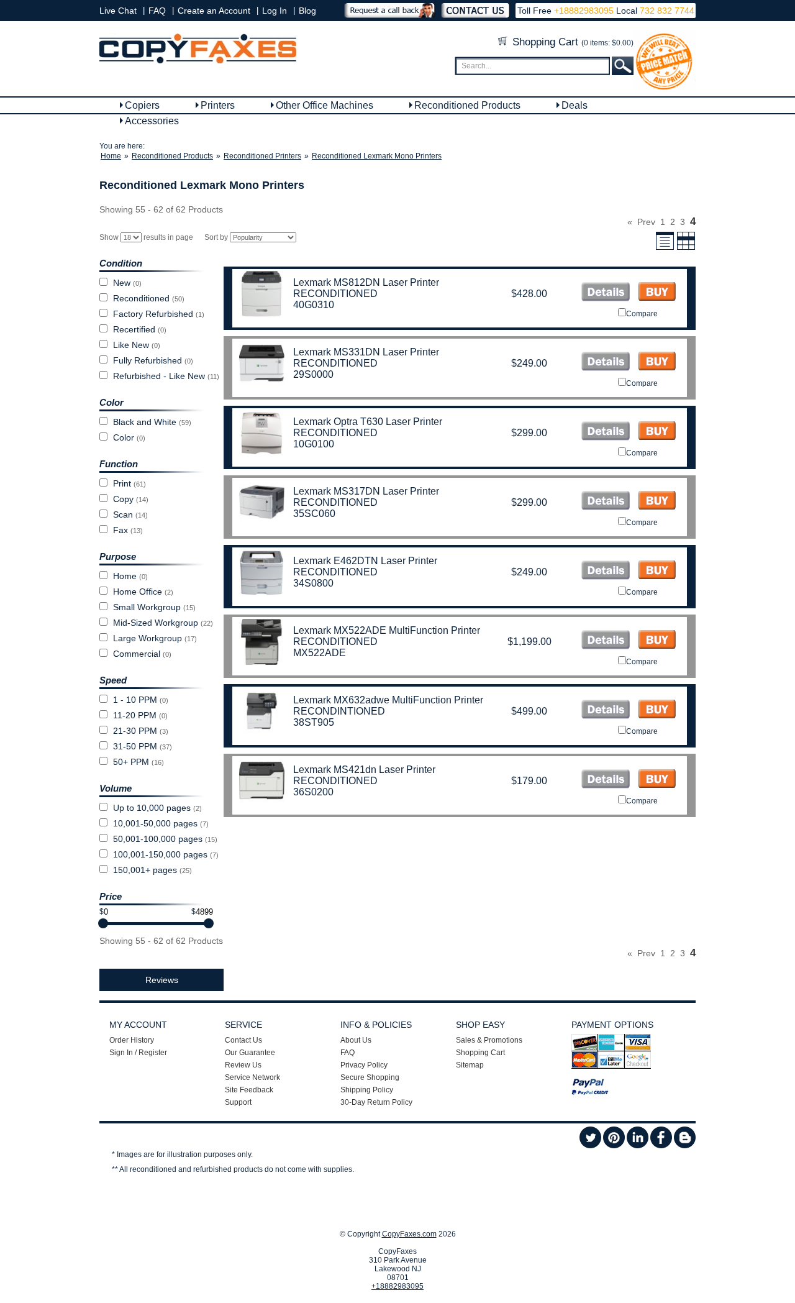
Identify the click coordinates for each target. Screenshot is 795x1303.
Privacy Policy (364, 1065)
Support (238, 1102)
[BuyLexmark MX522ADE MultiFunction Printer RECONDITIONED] (657, 641)
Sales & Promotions (489, 1040)
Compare (642, 313)
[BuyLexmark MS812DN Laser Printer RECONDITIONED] (657, 293)
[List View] (665, 248)
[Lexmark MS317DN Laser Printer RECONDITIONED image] (605, 502)
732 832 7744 (665, 11)
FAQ (157, 11)
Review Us (243, 1065)
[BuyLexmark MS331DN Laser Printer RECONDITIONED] (657, 362)
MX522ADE (319, 652)
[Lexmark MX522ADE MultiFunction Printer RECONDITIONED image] (605, 641)
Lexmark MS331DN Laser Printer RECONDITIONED (366, 357)
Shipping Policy (366, 1090)
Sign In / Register (138, 1052)
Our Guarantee (250, 1052)
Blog (307, 11)
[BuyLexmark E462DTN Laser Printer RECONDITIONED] (657, 571)
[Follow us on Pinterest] (614, 1145)
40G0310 (313, 304)
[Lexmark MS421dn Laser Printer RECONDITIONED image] (605, 780)
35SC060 (314, 513)
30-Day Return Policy (376, 1102)
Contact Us (243, 1040)
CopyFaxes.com (409, 1234)
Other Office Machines (324, 105)
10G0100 (313, 444)
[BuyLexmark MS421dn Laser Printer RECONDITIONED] (657, 780)
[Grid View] (686, 248)
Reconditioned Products (467, 105)
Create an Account (214, 11)
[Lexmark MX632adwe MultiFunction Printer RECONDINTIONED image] (605, 710)
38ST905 (313, 722)
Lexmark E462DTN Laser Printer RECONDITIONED (365, 566)
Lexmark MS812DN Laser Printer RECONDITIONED (366, 288)
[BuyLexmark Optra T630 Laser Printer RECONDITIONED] (657, 432)
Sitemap (470, 1065)
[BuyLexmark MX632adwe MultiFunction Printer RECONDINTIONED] (657, 710)
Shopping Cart (571, 42)
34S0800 (313, 583)
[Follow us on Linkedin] (637, 1145)
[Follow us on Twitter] (590, 1145)
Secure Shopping (369, 1077)
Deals (574, 105)
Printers (218, 105)
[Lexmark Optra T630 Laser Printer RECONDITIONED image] (605, 432)
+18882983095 (584, 11)
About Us (355, 1040)
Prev (646, 222)
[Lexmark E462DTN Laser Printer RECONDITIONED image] (605, 571)
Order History (131, 1040)
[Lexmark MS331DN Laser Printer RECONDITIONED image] (605, 362)
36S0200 (313, 792)
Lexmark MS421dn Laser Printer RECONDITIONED (364, 775)
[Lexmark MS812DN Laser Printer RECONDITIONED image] (605, 293)
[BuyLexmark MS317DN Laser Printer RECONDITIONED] (657, 502)
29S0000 (313, 374)
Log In (274, 11)
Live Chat (118, 11)
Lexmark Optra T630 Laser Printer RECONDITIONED (367, 427)
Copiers (142, 105)
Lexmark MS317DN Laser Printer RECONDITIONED (366, 497)
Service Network (252, 1077)
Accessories (152, 121)
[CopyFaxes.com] (197, 61)
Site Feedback (249, 1090)
